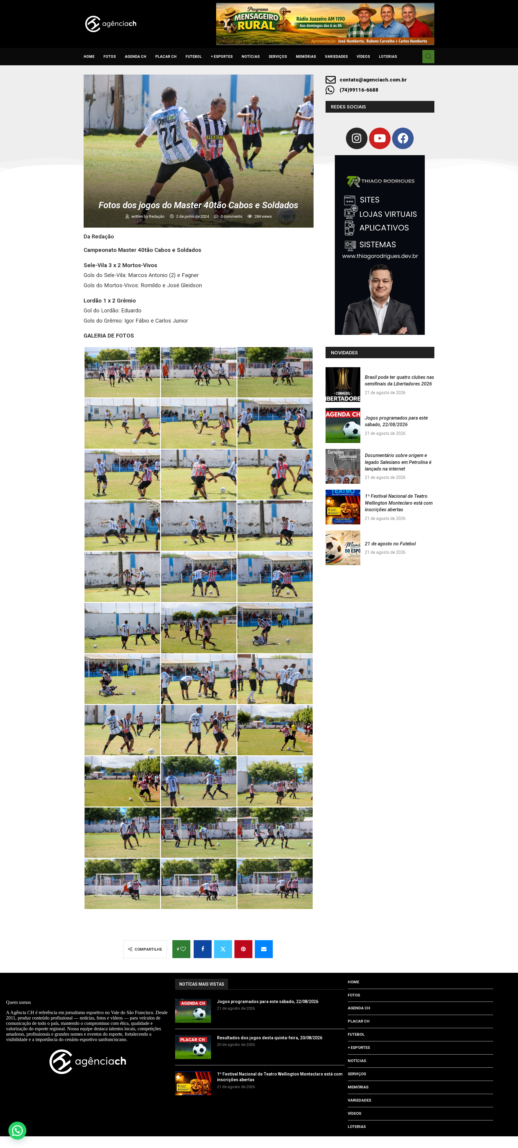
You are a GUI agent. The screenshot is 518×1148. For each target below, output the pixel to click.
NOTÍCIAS (251, 57)
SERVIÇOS (278, 57)
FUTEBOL (194, 57)
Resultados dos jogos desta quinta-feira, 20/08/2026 (269, 1037)
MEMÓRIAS (306, 57)
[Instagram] (357, 138)
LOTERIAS (388, 57)
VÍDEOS (363, 57)
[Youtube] (380, 138)
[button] (17, 1131)
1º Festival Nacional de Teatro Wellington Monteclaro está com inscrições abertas (399, 502)
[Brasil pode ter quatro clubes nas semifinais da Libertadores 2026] (343, 384)
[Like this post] (183, 949)
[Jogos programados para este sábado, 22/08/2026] (343, 425)
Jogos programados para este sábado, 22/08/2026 (267, 1001)
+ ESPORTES (222, 57)
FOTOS (109, 57)
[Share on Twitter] (223, 949)
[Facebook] (403, 138)
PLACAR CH (166, 57)
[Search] (428, 56)
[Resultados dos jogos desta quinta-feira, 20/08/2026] (193, 1047)
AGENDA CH (135, 57)
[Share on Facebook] (203, 949)
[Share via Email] (264, 949)
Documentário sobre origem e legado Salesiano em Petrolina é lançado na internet (398, 462)
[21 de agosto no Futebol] (343, 547)
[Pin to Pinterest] (243, 949)
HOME (89, 57)
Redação (157, 216)
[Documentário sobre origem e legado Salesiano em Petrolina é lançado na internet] (343, 466)
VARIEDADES (336, 57)
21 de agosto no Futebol (390, 544)
